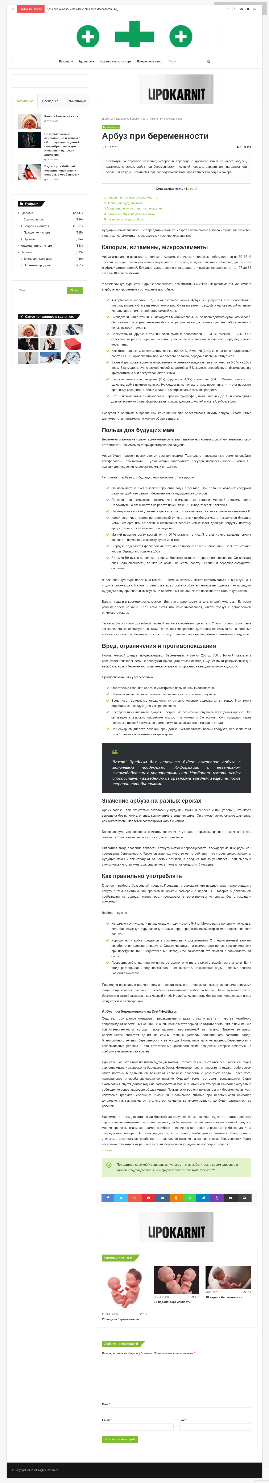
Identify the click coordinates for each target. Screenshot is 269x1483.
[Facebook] (108, 1198)
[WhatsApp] (189, 1198)
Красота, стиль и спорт (115, 61)
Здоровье (85, 61)
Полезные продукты (37, 265)
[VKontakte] (162, 1198)
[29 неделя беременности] (125, 1288)
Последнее (50, 101)
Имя (106, 1404)
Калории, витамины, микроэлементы (131, 197)
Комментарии (76, 101)
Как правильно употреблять (124, 219)
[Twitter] (121, 1198)
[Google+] (135, 1198)
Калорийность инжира (61, 116)
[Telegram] (203, 1198)
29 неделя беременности (120, 1319)
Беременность (139, 118)
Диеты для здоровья (38, 258)
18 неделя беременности (224, 1297)
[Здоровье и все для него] (134, 34)
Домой (108, 118)
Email (107, 1420)
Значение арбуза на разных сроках (129, 214)
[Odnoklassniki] (176, 1198)
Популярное (24, 101)
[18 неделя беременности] (228, 1277)
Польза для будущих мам (123, 203)
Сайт (182, 1420)
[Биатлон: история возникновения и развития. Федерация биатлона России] (50, 357)
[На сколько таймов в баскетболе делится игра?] (28, 344)
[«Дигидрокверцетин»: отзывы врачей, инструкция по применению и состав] (72, 344)
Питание (64, 61)
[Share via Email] (231, 1198)
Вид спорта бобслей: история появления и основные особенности (61, 170)
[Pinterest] (148, 1198)
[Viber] (217, 1198)
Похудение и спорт (150, 61)
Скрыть (191, 188)
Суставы (29, 239)
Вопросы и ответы (36, 226)
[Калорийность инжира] (29, 121)
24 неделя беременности (172, 1301)
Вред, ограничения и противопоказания (133, 208)
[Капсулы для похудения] (176, 88)
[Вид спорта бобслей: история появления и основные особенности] (29, 172)
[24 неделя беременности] (176, 1280)
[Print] (245, 1198)
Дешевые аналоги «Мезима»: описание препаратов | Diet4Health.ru (89, 9)
